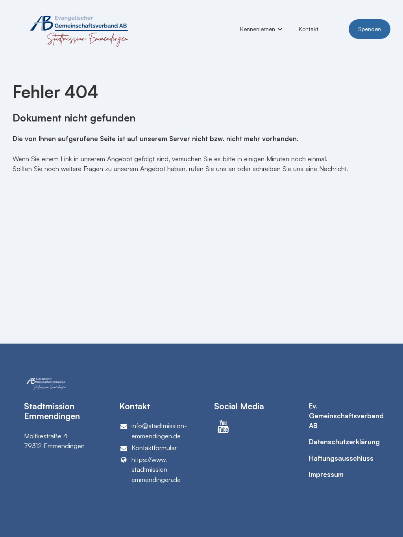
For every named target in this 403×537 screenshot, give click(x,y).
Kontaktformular (154, 447)
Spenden (369, 29)
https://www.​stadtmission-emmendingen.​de (156, 469)
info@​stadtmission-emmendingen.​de (159, 430)
